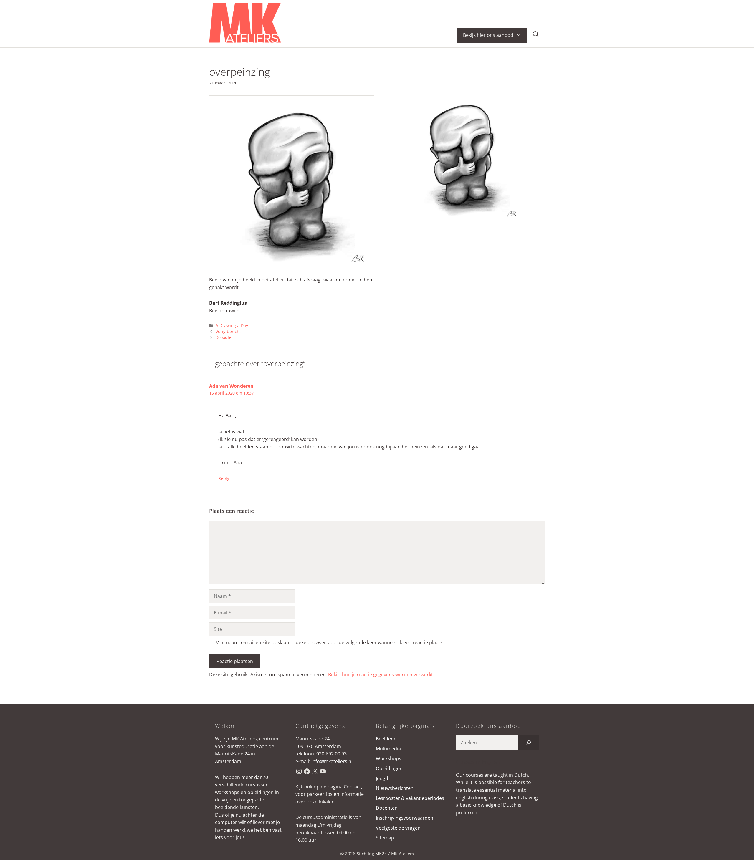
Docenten (387, 808)
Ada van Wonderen (231, 386)
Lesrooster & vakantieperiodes (410, 798)
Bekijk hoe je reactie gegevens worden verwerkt (380, 674)
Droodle (223, 337)
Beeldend (386, 738)
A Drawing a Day (232, 325)
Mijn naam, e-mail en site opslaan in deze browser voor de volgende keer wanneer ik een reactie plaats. (329, 642)
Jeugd (382, 778)
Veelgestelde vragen (398, 828)
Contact (352, 786)
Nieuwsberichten (395, 788)
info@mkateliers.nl (332, 761)
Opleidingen (389, 768)
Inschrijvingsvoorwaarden (404, 818)
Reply (223, 478)
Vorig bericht (228, 331)
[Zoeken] (528, 742)
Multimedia (388, 748)
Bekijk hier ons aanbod (488, 35)
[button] (536, 35)
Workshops (388, 758)
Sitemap (385, 837)
